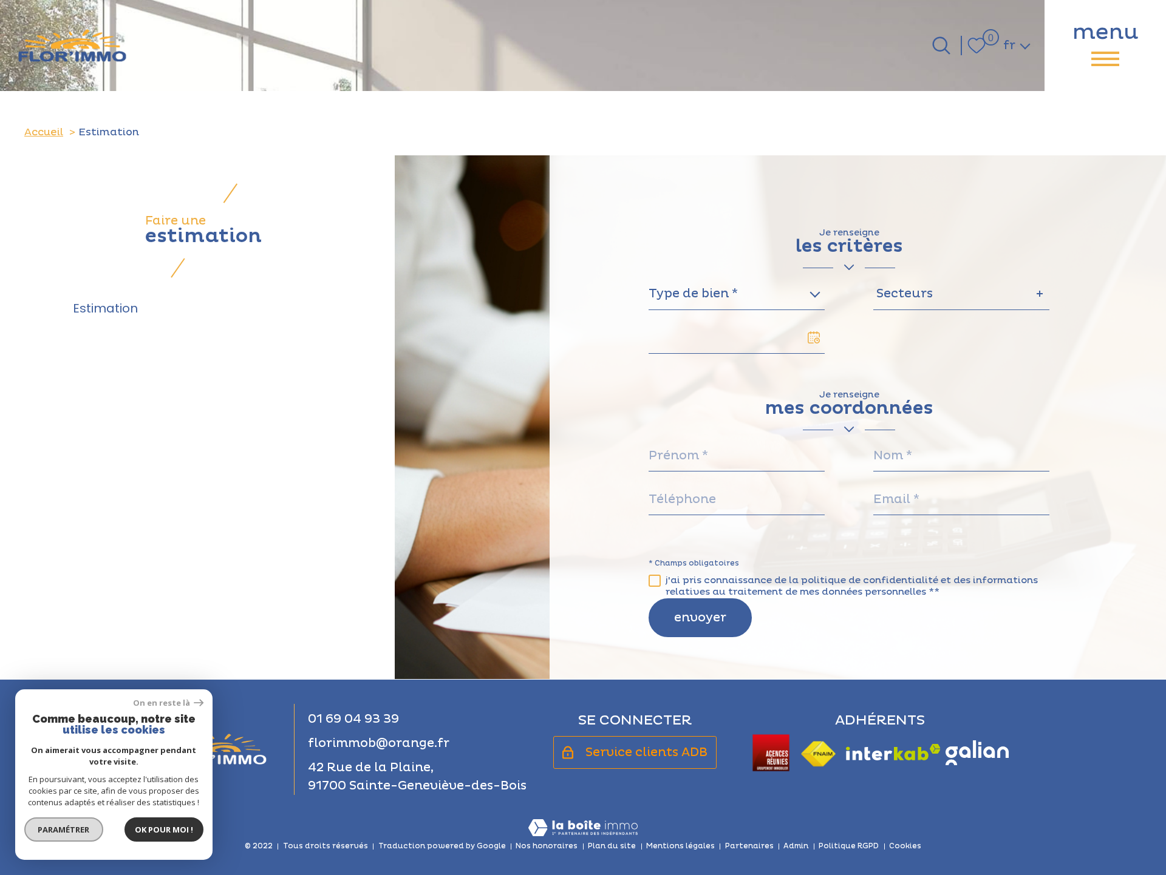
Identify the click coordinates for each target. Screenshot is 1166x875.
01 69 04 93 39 (353, 719)
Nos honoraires (547, 846)
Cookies (905, 846)
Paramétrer (64, 829)
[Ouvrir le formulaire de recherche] (941, 45)
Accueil (43, 132)
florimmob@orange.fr (378, 743)
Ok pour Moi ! (164, 829)
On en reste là (162, 703)
